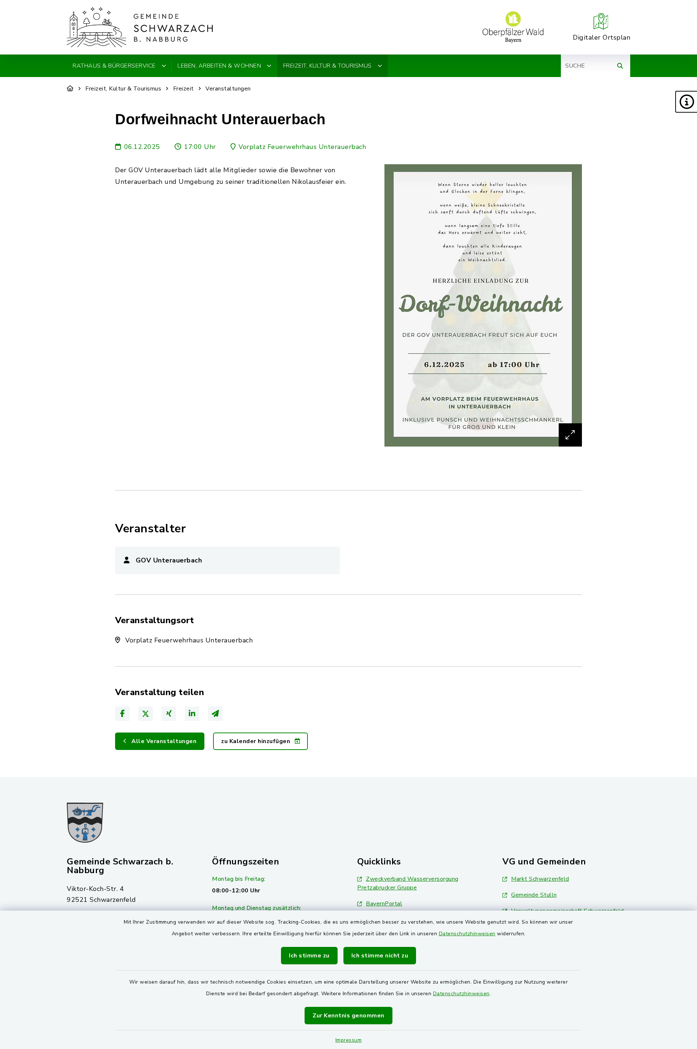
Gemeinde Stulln (534, 895)
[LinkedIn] (192, 713)
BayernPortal (384, 904)
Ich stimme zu (309, 956)
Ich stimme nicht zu (379, 956)
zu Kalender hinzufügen (256, 741)
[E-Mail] (215, 713)
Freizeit (183, 89)
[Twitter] (145, 713)
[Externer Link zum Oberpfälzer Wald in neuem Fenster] (512, 27)
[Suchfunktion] (620, 66)
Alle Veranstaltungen (163, 741)
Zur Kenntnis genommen (348, 1016)
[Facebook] (122, 713)
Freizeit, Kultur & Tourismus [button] (327, 66)
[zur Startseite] (140, 27)
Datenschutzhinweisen (467, 933)
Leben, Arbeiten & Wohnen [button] (219, 66)
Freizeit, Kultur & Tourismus (123, 89)
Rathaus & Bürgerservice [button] (114, 66)
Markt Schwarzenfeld (540, 879)
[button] (686, 102)
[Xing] (169, 713)
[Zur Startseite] (70, 88)
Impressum (348, 1040)
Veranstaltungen (228, 89)
